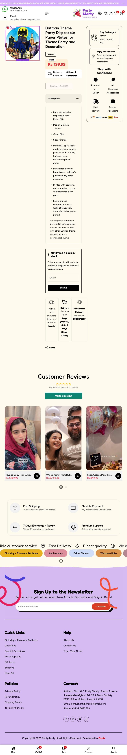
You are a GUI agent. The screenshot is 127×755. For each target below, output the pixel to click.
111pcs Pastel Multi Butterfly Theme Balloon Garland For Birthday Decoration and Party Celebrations (59, 474)
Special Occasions (15, 651)
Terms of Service (14, 707)
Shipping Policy (13, 702)
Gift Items (10, 662)
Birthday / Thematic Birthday (21, 640)
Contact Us (70, 645)
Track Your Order (73, 651)
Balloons (9, 667)
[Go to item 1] (61, 487)
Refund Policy (12, 696)
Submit (63, 287)
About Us (69, 640)
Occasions (10, 645)
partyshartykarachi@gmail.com (88, 703)
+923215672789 (81, 708)
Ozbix (102, 738)
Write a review (63, 395)
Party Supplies (13, 656)
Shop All (9, 672)
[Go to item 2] (66, 487)
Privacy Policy (12, 691)
